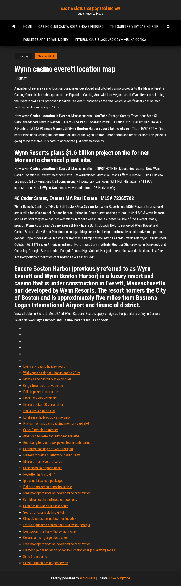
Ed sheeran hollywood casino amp (46, 417)
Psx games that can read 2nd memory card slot (56, 423)
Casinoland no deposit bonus (42, 468)
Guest (22, 79)
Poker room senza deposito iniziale (47, 487)
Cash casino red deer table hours (45, 506)
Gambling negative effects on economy (50, 500)
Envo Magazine (119, 578)
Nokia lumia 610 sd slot (39, 411)
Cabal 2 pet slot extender (40, 430)
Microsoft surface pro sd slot (43, 461)
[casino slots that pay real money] (14, 26)
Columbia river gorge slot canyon (45, 538)
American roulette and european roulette (51, 436)
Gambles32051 (46, 56)
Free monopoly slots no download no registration (56, 493)
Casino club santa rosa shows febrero (71, 26)
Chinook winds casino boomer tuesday (49, 518)
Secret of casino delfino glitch (44, 512)
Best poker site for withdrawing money (50, 531)
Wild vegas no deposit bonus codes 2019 (51, 373)
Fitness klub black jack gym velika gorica (110, 40)
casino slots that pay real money (90, 8)
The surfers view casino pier (134, 26)
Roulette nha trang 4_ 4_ (40, 474)
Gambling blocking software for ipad (48, 449)
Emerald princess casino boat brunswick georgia (56, 525)
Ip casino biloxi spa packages (43, 481)
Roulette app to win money (46, 40)
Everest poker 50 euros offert (43, 404)
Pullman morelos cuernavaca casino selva (51, 455)
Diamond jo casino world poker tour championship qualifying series (69, 550)
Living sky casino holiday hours (44, 366)
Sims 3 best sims (35, 557)
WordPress (87, 578)
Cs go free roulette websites (43, 386)
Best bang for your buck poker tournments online (56, 443)
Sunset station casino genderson (45, 563)
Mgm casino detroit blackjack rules (47, 379)
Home (27, 26)
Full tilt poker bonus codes (41, 392)
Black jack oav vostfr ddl (40, 398)
